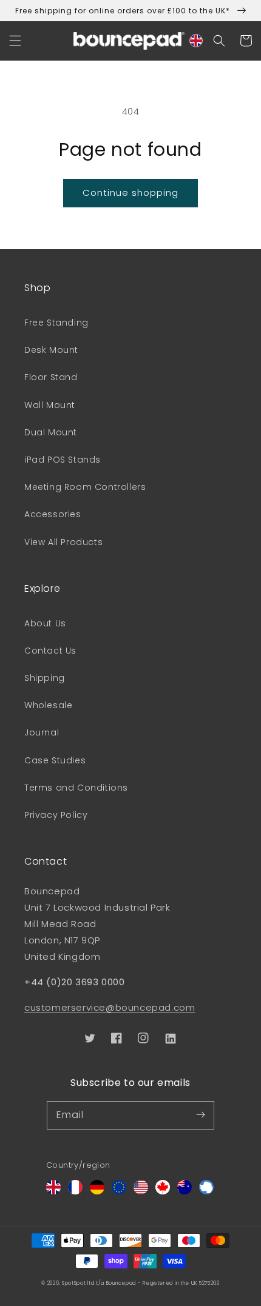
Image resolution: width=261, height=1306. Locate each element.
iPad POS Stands (62, 460)
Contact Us (50, 651)
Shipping (44, 678)
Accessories (52, 514)
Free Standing (56, 322)
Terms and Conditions (76, 788)
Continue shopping (130, 192)
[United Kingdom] (53, 1191)
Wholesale (48, 705)
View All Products (63, 542)
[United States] (141, 1191)
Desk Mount (51, 350)
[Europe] (119, 1191)
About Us (45, 623)
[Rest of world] (206, 1191)
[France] (75, 1191)
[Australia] (184, 1191)
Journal (41, 732)
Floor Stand (51, 377)
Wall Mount (49, 405)
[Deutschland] (97, 1191)
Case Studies (55, 760)
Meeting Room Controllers (85, 487)
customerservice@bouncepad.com (109, 1007)
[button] (15, 40)
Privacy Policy (55, 815)
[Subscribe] (200, 1115)
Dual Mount (50, 432)
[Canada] (162, 1191)
